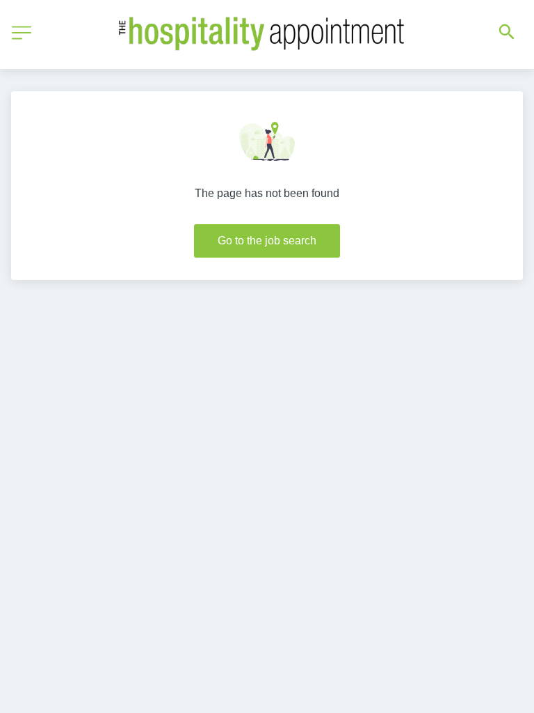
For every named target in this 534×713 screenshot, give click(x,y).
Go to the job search (267, 240)
